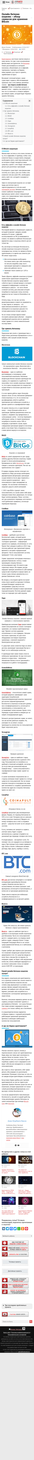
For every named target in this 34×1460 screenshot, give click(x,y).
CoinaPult (11, 128)
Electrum (11, 1104)
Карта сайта (6, 1332)
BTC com (10, 131)
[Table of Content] (29, 101)
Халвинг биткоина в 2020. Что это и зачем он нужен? (8, 1171)
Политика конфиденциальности (20, 1332)
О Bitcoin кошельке (10, 103)
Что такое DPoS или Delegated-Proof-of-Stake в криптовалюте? (8, 1212)
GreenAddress (12, 123)
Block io (10, 134)
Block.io (4, 931)
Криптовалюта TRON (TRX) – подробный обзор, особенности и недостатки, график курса (8, 1192)
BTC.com (4, 880)
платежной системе (8, 189)
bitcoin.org (20, 463)
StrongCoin (11, 126)
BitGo (3, 457)
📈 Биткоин (7, 52)
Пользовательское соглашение (17, 1334)
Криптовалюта (6, 59)
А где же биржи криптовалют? (14, 141)
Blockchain (11, 113)
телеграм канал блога (13, 1138)
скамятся (5, 1008)
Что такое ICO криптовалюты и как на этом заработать (25, 1171)
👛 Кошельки (16, 52)
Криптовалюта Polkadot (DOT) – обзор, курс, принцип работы (25, 1212)
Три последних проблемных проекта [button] (15, 1306)
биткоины (26, 63)
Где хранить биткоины (11, 111)
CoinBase (11, 118)
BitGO (10, 116)
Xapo (9, 121)
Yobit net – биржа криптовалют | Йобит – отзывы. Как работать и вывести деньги (25, 1192)
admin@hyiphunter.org (24, 1351)
